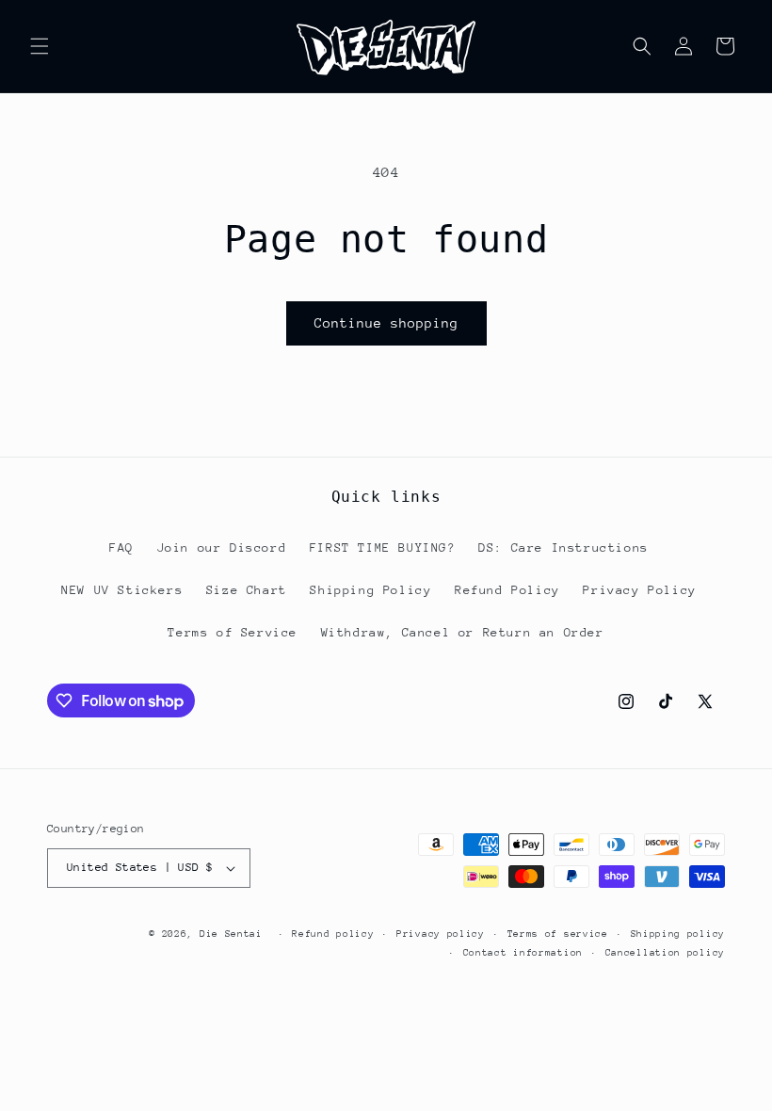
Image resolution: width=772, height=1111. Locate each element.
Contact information (523, 952)
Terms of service (557, 934)
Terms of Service (233, 632)
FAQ (121, 547)
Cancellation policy (665, 952)
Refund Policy (507, 590)
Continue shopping (386, 322)
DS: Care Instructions (563, 547)
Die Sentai (231, 934)
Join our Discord (222, 547)
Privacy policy (440, 934)
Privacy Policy (639, 590)
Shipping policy (678, 934)
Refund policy (333, 934)
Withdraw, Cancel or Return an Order (462, 632)
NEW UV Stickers (122, 590)
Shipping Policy (370, 590)
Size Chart (246, 590)
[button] (39, 46)
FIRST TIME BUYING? (383, 547)
